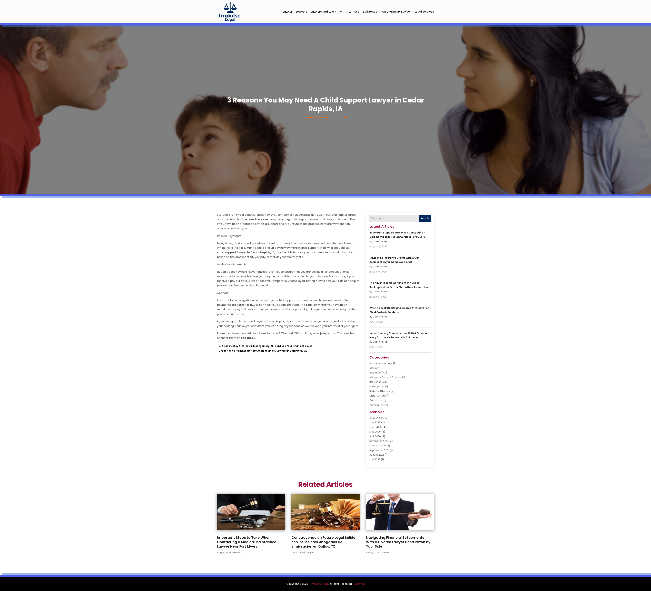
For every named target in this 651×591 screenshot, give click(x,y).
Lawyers (301, 12)
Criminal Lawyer (378, 405)
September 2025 (379, 450)
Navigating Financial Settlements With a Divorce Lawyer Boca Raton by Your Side (398, 542)
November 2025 (378, 441)
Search (425, 218)
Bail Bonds (370, 12)
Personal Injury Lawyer (396, 12)
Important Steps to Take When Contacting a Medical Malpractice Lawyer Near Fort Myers (246, 542)
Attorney (374, 368)
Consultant (376, 400)
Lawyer (287, 12)
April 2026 (375, 436)
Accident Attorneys (380, 363)
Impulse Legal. (320, 584)
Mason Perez (314, 117)
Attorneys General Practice (385, 377)
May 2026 (375, 431)
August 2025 (376, 454)
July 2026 (374, 422)
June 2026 (375, 427)
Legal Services (424, 12)
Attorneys (352, 12)
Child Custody (377, 395)
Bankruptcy (376, 386)
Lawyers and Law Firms (326, 12)
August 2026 (376, 418)
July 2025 (374, 459)
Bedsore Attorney (379, 391)
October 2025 (377, 445)
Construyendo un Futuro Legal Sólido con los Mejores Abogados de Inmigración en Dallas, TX (323, 542)
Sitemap (359, 584)
